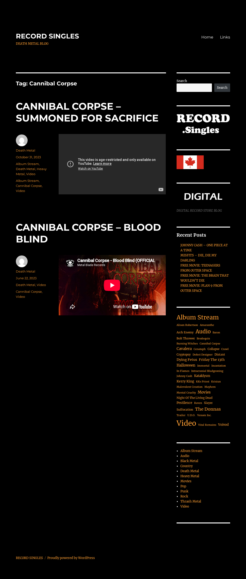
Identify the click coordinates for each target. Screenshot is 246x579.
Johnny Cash (184, 376)
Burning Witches (187, 343)
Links (225, 37)
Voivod (223, 425)
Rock (184, 496)
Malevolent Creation (190, 386)
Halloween (186, 365)
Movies (204, 392)
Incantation (218, 365)
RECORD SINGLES (47, 36)
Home (207, 37)
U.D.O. (191, 415)
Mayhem (210, 386)
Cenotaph (200, 349)
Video (30, 174)
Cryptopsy (184, 354)
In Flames (183, 371)
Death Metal (25, 150)
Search (182, 81)
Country (186, 466)
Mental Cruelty (186, 392)
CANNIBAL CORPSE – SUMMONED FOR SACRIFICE (87, 112)
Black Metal (189, 461)
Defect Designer (203, 354)
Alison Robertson (187, 325)
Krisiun (216, 381)
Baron (216, 332)
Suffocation (185, 409)
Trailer (181, 415)
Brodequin (203, 338)
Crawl (225, 349)
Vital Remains (207, 424)
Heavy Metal (189, 476)
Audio (203, 331)
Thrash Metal (190, 501)
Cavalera (184, 348)
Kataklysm (202, 376)
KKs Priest (202, 381)
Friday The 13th (212, 359)
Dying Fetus (187, 359)
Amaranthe (207, 325)
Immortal (203, 365)
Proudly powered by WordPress (71, 558)
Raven (198, 403)
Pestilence (184, 403)
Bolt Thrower (186, 338)
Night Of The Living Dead (194, 398)
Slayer (208, 403)
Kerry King (185, 381)
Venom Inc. (204, 415)
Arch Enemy (185, 332)
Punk (184, 491)
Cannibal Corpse (29, 186)
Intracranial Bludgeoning (207, 371)
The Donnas (208, 409)
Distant (220, 354)
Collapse (213, 349)
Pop (183, 486)
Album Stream (27, 164)
